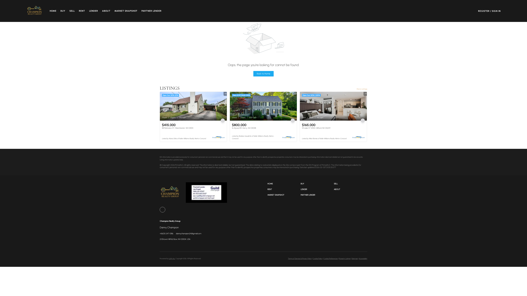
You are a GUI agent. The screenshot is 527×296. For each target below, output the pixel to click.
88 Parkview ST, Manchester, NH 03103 (177, 128)
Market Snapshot (126, 11)
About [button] (106, 11)
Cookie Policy (317, 259)
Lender (93, 11)
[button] (34, 11)
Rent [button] (82, 11)
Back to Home (263, 73)
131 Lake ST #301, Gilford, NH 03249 (316, 128)
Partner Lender (151, 11)
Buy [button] (63, 11)
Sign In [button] (496, 11)
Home (53, 11)
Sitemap (355, 259)
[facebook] (162, 209)
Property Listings (345, 259)
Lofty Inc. (172, 259)
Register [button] (484, 11)
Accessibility (363, 259)
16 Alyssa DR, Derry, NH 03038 (244, 128)
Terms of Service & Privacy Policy (300, 259)
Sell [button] (72, 11)
